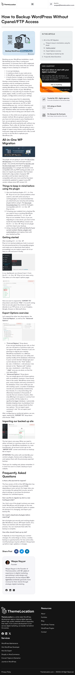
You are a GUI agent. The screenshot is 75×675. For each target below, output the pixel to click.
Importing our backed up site (55, 54)
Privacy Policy (6, 672)
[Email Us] (51, 4)
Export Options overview (53, 51)
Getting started (50, 48)
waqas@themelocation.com (64, 5)
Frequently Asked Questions (52, 56)
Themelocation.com (47, 672)
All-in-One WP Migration (51, 40)
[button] (32, 4)
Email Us (56, 3)
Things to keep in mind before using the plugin (58, 44)
